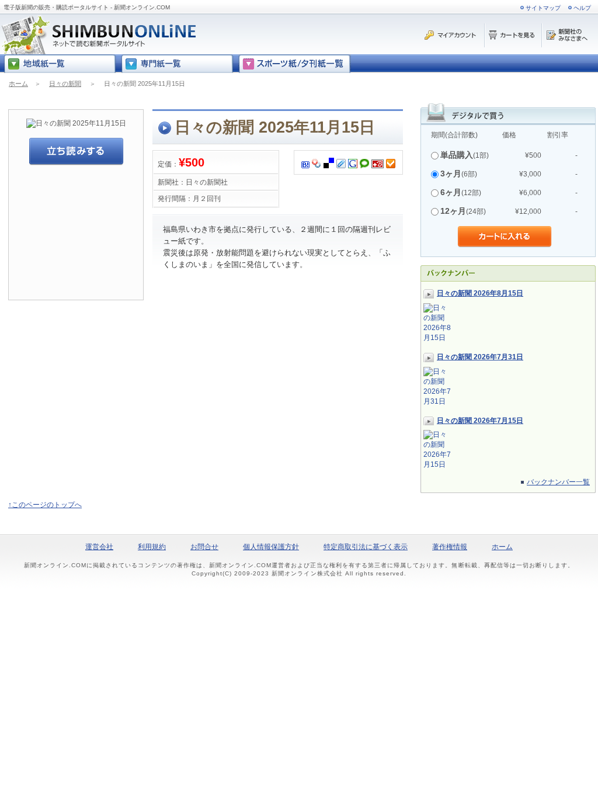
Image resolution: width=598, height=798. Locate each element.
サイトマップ (543, 8)
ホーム (18, 83)
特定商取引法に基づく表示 (366, 547)
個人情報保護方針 (271, 547)
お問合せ (204, 547)
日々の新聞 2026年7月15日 (480, 421)
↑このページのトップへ (45, 505)
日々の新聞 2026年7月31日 (480, 357)
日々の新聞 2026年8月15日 (480, 293)
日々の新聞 (65, 83)
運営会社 (99, 547)
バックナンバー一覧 (558, 482)
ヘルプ (582, 8)
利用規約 (152, 547)
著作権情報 (449, 547)
